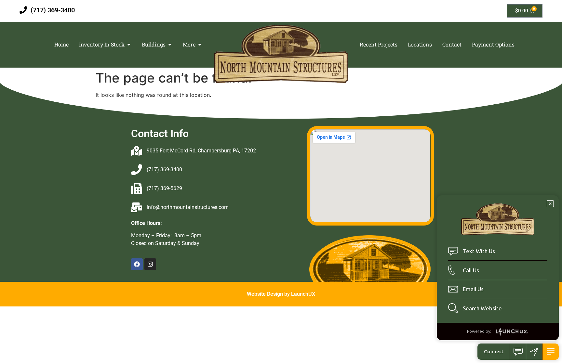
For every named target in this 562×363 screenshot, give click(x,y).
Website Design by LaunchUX (281, 294)
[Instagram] (150, 264)
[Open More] (199, 44)
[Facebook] (137, 264)
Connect (493, 351)
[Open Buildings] (169, 44)
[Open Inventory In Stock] (128, 44)
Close (550, 203)
